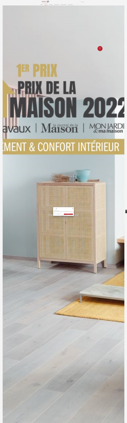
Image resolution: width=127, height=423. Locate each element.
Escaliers (45, 4)
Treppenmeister (70, 4)
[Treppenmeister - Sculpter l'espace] (45, 2)
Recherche (80, 2)
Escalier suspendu (63, 4)
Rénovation (51, 4)
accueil (41, 4)
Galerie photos (56, 4)
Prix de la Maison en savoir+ (100, 48)
